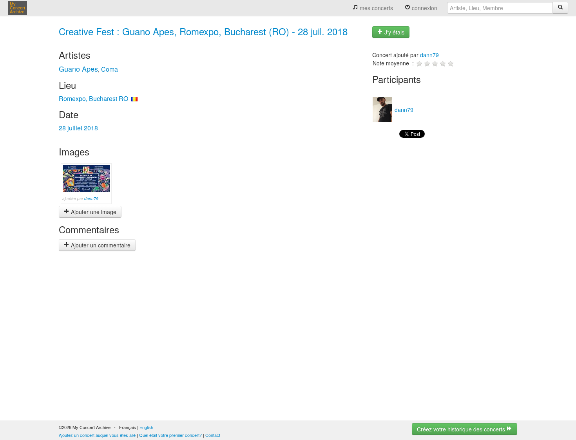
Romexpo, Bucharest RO (93, 98)
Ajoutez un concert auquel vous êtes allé (97, 435)
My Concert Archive (17, 8)
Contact (212, 435)
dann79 (91, 198)
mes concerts (375, 8)
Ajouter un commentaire (99, 245)
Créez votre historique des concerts (462, 429)
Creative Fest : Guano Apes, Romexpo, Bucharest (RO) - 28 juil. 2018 (203, 31)
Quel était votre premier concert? (170, 435)
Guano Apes (78, 68)
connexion (423, 8)
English (146, 427)
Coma (109, 69)
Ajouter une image (92, 212)
